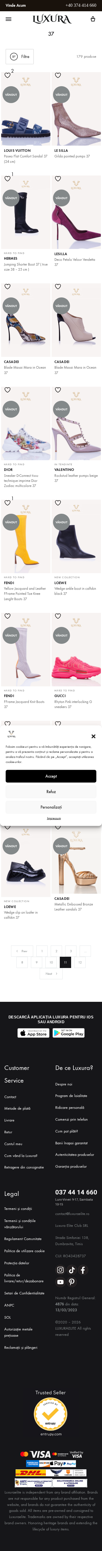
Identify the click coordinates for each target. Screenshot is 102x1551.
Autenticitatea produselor (74, 1154)
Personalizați (51, 807)
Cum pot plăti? (66, 1131)
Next (49, 974)
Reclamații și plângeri (20, 1347)
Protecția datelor (16, 1263)
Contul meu (13, 1143)
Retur (8, 1132)
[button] (93, 736)
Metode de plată (17, 1108)
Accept (51, 776)
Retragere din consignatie (24, 1167)
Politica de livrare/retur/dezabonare (24, 1278)
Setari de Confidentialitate (24, 1293)
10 (51, 962)
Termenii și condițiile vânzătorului (20, 1223)
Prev (24, 951)
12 (80, 962)
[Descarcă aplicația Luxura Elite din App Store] (33, 1033)
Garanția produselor (71, 1166)
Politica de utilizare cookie (24, 1251)
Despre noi (63, 1084)
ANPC (9, 1305)
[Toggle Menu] (8, 19)
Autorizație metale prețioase (18, 1332)
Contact (10, 1096)
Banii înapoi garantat (71, 1143)
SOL (7, 1317)
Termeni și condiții (18, 1208)
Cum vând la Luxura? (20, 1155)
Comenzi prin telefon (71, 1119)
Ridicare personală (69, 1107)
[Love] (8, 79)
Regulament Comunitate (23, 1238)
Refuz (51, 791)
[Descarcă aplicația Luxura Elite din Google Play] (68, 1033)
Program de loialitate (71, 1095)
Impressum (54, 818)
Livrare (9, 1120)
